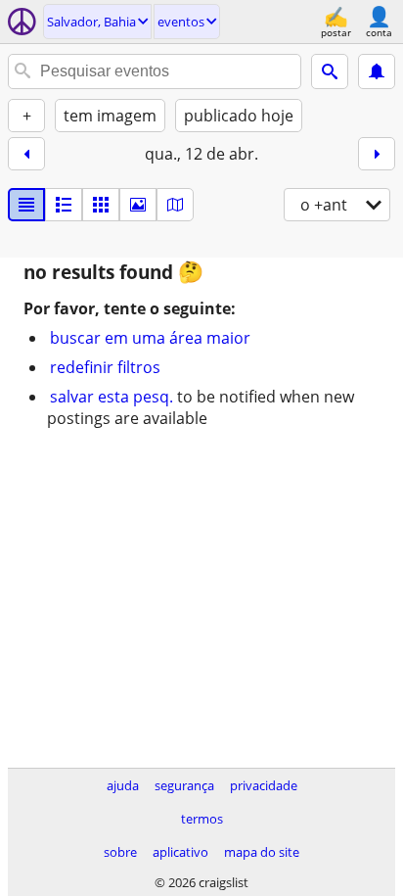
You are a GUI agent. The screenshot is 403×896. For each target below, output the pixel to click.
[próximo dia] (376, 153)
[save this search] (376, 71)
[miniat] (63, 204)
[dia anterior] (26, 153)
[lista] (26, 204)
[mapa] (175, 204)
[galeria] (138, 204)
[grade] (100, 204)
